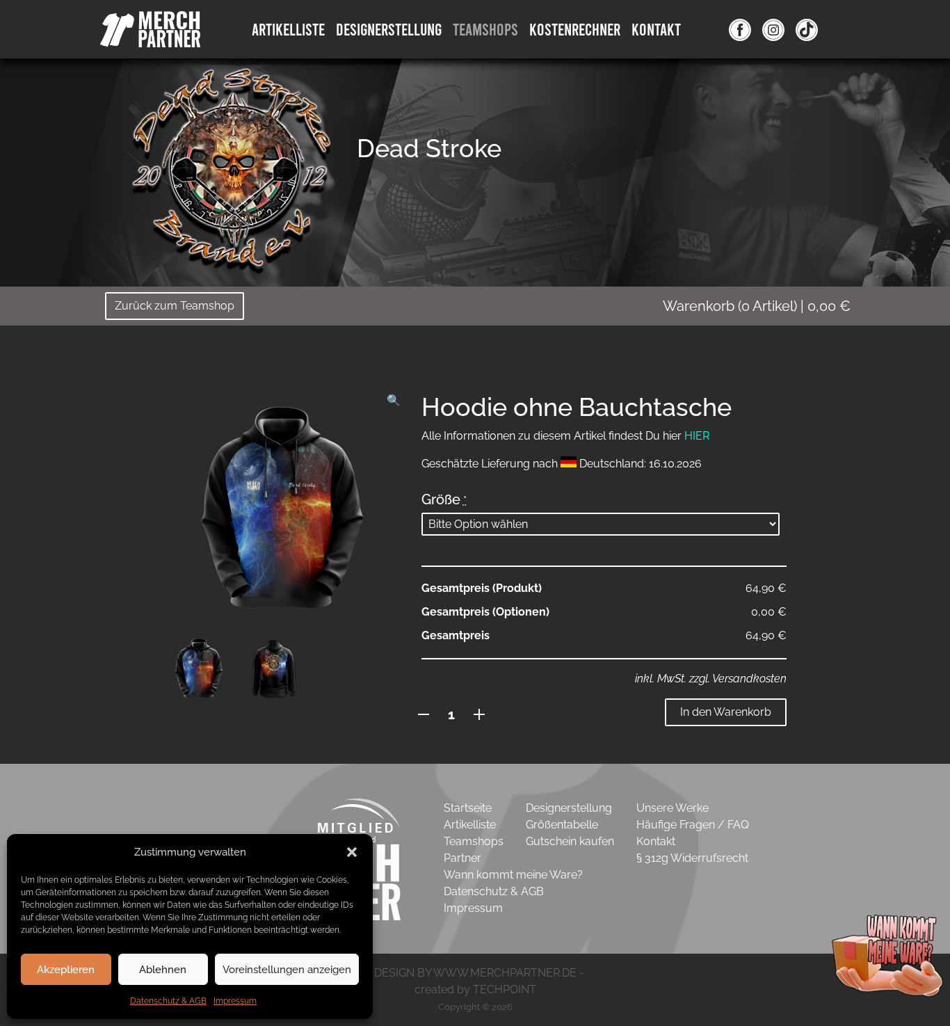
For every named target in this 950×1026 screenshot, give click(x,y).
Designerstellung (569, 808)
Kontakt (656, 29)
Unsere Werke (672, 808)
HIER (696, 435)
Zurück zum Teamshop (174, 305)
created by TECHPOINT (475, 989)
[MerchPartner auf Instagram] (773, 29)
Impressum (235, 1001)
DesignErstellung (389, 29)
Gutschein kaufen (570, 841)
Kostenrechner (574, 29)
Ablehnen (162, 969)
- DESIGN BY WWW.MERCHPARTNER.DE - (475, 972)
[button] (352, 852)
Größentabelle (562, 824)
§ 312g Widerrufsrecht (692, 858)
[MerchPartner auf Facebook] (740, 29)
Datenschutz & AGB (168, 1001)
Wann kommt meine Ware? (513, 874)
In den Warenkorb (725, 712)
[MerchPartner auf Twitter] (806, 29)
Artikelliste (288, 29)
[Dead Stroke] (231, 170)
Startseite (468, 808)
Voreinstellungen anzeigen (287, 969)
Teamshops (485, 29)
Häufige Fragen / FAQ (692, 824)
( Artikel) (757, 306)
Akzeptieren (66, 969)
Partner (462, 858)
